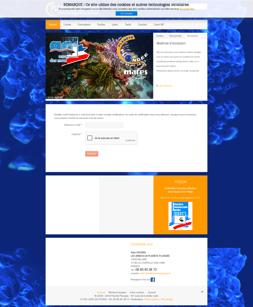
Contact (142, 24)
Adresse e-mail (73, 124)
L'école (67, 24)
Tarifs (128, 24)
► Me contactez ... (165, 85)
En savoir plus (187, 8)
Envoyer (91, 153)
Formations (84, 24)
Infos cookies (137, 292)
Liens (115, 24)
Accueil (53, 24)
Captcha (77, 134)
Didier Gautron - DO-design (158, 299)
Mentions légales (117, 292)
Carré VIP (159, 24)
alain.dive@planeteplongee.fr (155, 273)
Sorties (101, 24)
